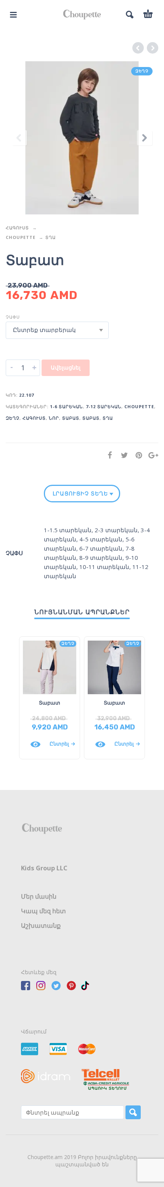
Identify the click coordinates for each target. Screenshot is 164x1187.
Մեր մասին (38, 896)
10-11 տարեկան (104, 567)
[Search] (133, 1112)
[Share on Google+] (151, 455)
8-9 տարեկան (100, 557)
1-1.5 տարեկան (68, 530)
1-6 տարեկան (66, 406)
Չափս (13, 317)
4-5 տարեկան (100, 539)
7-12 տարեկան (103, 406)
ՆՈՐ (54, 418)
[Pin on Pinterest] (136, 455)
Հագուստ (17, 228)
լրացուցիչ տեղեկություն (80, 493)
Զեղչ (12, 418)
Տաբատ (70, 418)
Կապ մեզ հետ (43, 911)
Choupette (20, 237)
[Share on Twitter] (122, 455)
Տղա (50, 237)
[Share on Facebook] (107, 455)
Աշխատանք (41, 925)
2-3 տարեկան (116, 530)
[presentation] (19, 137)
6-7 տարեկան (100, 548)
